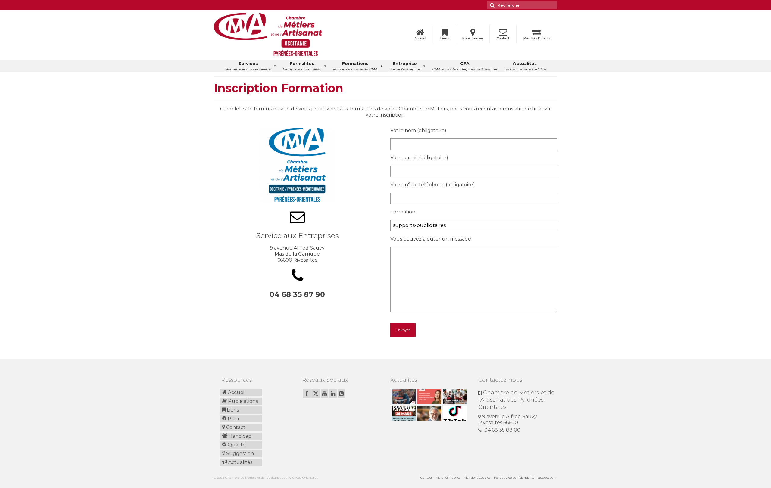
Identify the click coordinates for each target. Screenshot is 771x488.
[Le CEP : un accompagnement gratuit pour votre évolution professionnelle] (428, 396)
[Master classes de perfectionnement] (428, 413)
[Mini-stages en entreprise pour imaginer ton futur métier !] (454, 396)
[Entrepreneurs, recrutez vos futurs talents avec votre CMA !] (403, 396)
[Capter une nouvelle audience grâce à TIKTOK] (454, 413)
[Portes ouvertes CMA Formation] (403, 413)
